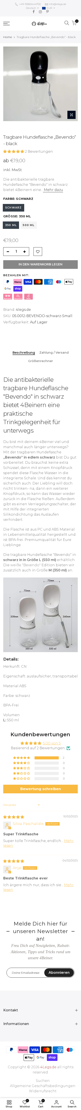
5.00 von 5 (52, 743)
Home (7, 37)
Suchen (43, 1081)
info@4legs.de (57, 4)
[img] (13, 817)
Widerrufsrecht (43, 1091)
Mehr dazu (53, 190)
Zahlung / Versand (54, 352)
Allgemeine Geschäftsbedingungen (42, 1086)
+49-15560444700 (29, 4)
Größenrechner (40, 361)
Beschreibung (24, 352)
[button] (14, 151)
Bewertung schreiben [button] (40, 789)
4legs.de (23, 310)
